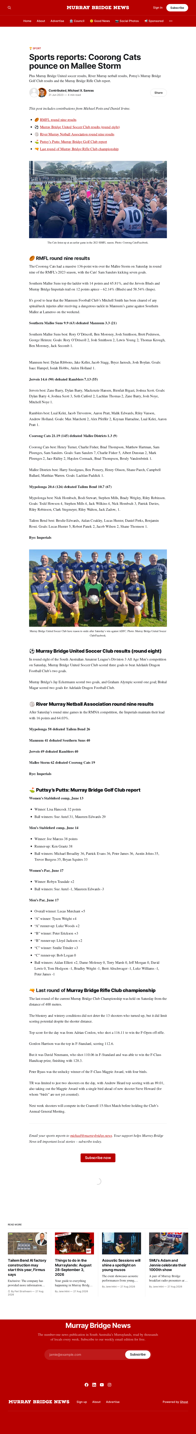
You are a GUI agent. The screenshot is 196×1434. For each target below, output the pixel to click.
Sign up (82, 1402)
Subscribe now (98, 1158)
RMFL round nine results (58, 119)
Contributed (57, 90)
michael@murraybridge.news (91, 1135)
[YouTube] (102, 1385)
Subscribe (177, 8)
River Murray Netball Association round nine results (77, 134)
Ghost (184, 1402)
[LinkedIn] (94, 1385)
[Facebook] (86, 1385)
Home (27, 21)
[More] (171, 21)
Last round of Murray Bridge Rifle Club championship (79, 148)
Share (158, 92)
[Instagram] (109, 1385)
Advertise (57, 21)
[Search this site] (9, 8)
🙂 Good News (100, 21)
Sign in (158, 7)
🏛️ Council (76, 21)
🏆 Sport (35, 48)
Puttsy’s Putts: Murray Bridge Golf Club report (73, 141)
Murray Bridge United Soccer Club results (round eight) (80, 126)
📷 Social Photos (127, 21)
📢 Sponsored (153, 21)
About (41, 21)
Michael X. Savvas (81, 90)
